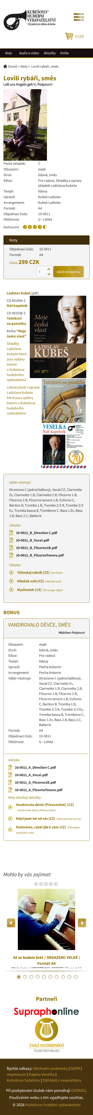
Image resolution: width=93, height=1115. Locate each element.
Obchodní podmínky (50, 1068)
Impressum (16, 1074)
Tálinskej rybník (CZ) (40, 572)
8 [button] (63, 977)
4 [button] (37, 977)
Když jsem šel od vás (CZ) (48, 818)
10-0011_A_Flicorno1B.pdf (35, 782)
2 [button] (25, 977)
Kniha (64, 53)
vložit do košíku (68, 271)
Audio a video (29, 53)
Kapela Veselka (42, 1074)
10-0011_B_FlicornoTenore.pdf (40, 555)
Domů (12, 66)
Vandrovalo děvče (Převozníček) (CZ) (45, 807)
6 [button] (50, 977)
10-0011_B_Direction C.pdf (36, 532)
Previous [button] (11, 922)
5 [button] (44, 977)
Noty (8, 53)
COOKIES (78, 1090)
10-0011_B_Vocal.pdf (32, 540)
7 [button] (56, 977)
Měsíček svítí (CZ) (39, 581)
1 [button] (18, 977)
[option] (46, 922)
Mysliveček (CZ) (40, 589)
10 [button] (75, 977)
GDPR (75, 1068)
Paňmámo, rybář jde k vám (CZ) (48, 829)
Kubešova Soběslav (23, 1080)
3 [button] (31, 977)
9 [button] (69, 977)
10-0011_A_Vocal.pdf (31, 775)
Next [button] (81, 922)
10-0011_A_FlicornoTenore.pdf (38, 790)
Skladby (50, 53)
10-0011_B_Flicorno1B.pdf (36, 547)
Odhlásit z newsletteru (62, 1080)
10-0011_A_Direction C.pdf (35, 767)
